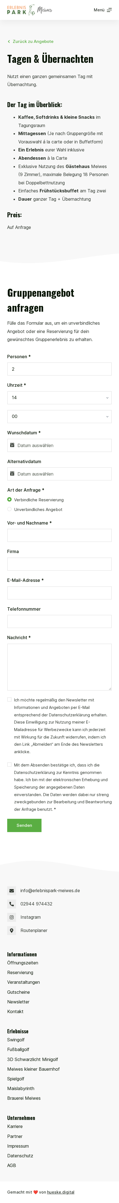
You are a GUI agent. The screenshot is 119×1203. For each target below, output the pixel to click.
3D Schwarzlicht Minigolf (32, 1059)
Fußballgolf (18, 1049)
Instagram (30, 917)
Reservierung (20, 972)
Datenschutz (20, 1155)
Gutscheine (18, 992)
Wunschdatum (24, 432)
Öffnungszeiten (22, 963)
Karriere (15, 1126)
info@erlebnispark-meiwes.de (50, 890)
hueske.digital (60, 1192)
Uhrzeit (16, 385)
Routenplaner (33, 930)
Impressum (18, 1146)
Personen (19, 356)
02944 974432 (36, 904)
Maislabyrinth (20, 1088)
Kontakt (15, 1011)
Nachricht (19, 637)
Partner (14, 1136)
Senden (24, 825)
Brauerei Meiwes (24, 1098)
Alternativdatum (24, 461)
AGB (11, 1165)
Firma (13, 551)
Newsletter (18, 1002)
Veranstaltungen (23, 982)
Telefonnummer (24, 609)
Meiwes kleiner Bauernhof (33, 1069)
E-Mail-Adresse (25, 580)
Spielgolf (15, 1078)
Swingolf (16, 1039)
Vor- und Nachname (29, 523)
